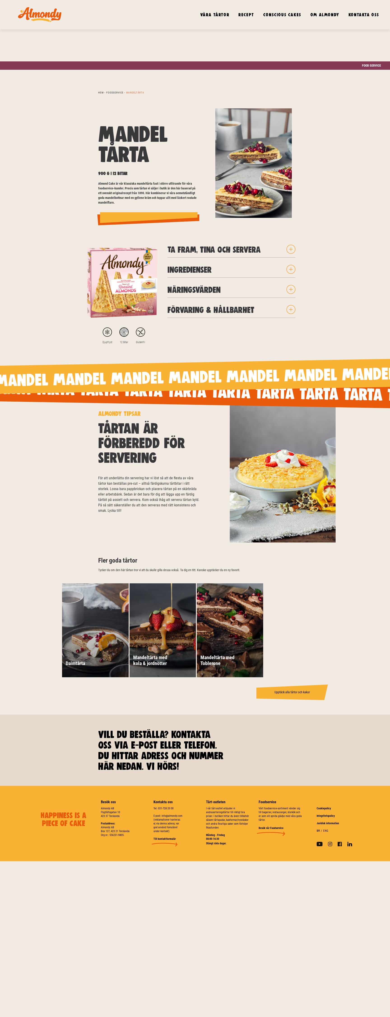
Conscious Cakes (282, 14)
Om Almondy (324, 14)
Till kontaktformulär (164, 838)
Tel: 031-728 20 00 (163, 808)
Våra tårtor (215, 14)
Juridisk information (328, 823)
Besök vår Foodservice (271, 828)
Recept (246, 14)
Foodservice (114, 92)
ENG (326, 830)
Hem (101, 92)
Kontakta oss (363, 14)
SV (318, 830)
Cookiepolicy (324, 808)
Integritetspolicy (326, 815)
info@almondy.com (172, 815)
